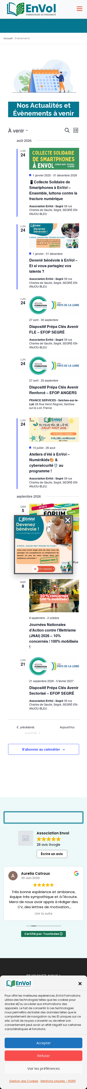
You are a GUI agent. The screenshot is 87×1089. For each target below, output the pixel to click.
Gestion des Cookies (23, 1081)
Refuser (43, 1055)
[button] (80, 983)
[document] (43, 544)
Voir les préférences (43, 1068)
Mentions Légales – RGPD (58, 1081)
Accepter (43, 1042)
